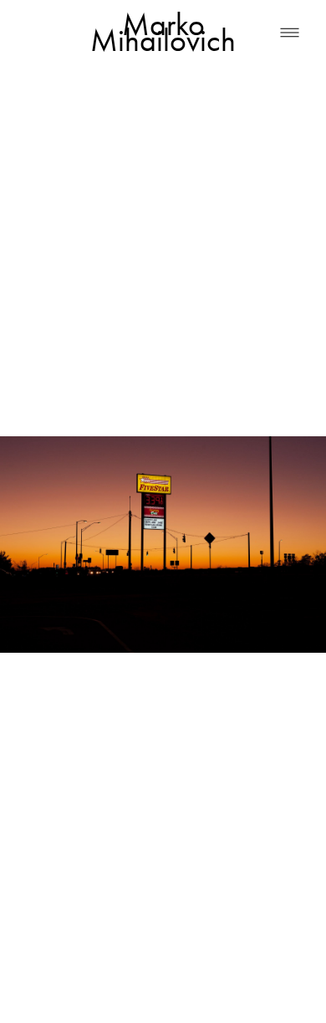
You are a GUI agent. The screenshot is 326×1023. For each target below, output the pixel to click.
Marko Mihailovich (163, 32)
